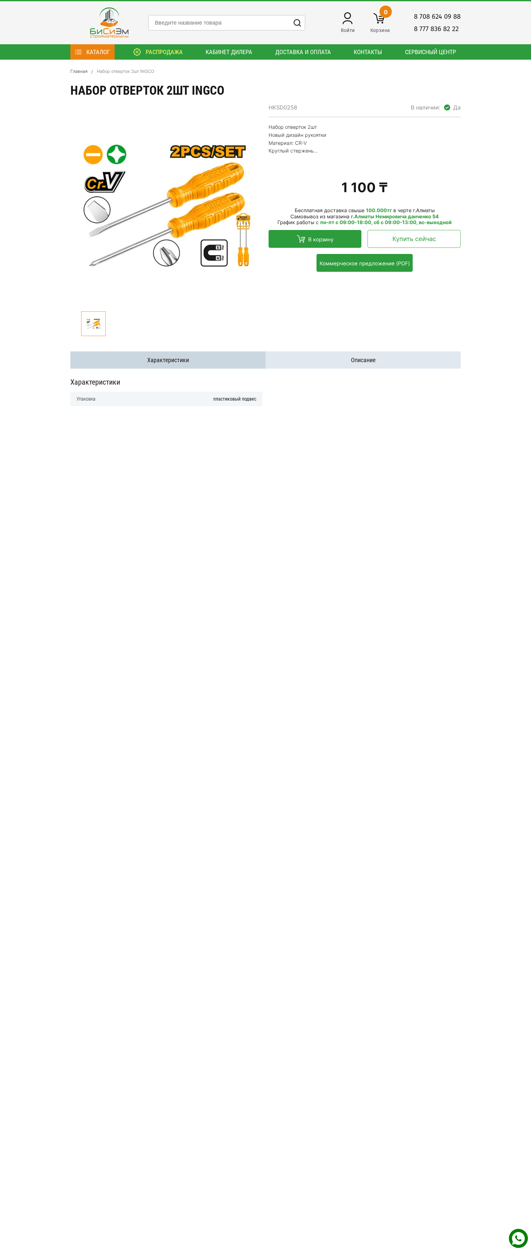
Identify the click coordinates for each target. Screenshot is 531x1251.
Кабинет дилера (229, 52)
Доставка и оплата (303, 52)
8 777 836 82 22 (436, 29)
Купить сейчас (414, 239)
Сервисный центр (430, 52)
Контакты (368, 52)
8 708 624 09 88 (437, 17)
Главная (79, 71)
